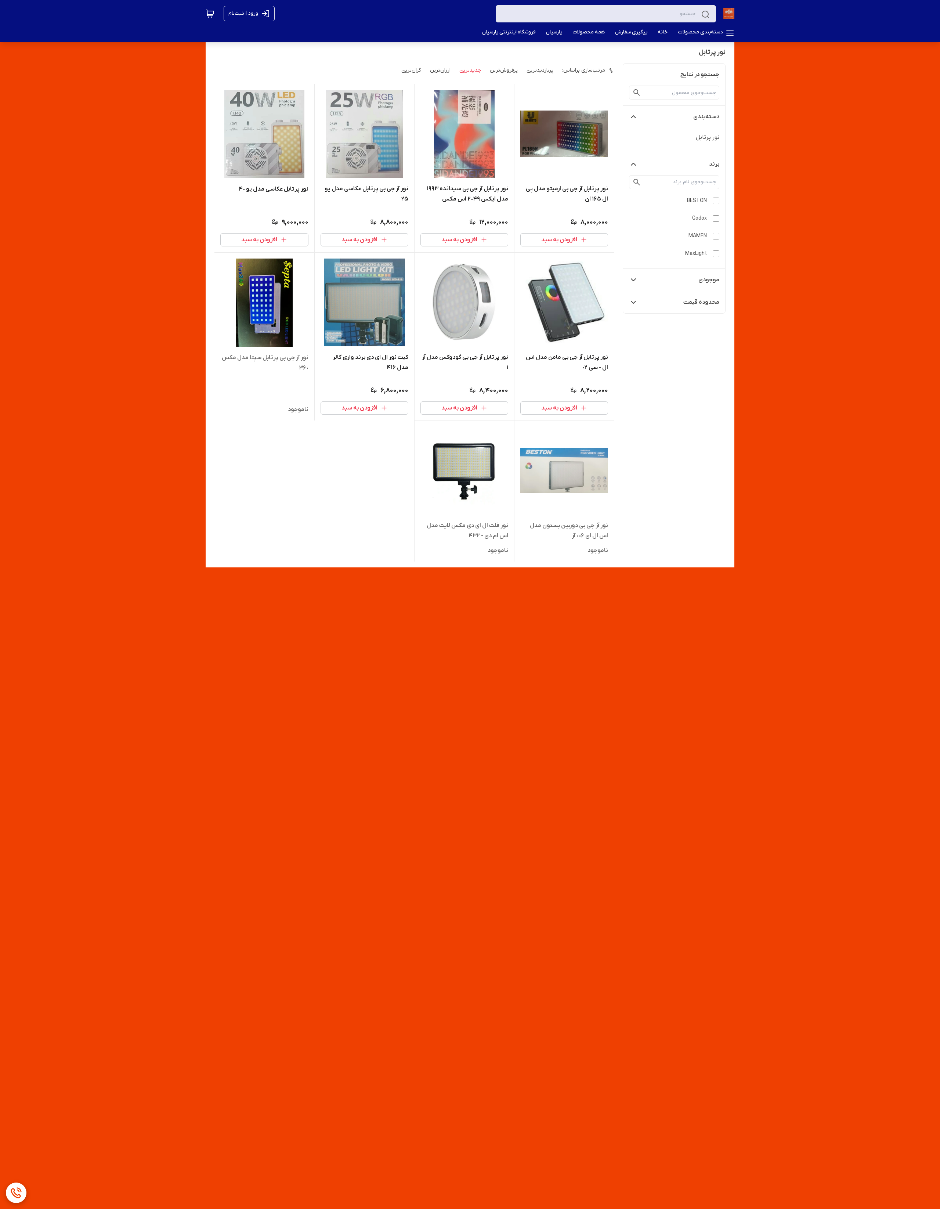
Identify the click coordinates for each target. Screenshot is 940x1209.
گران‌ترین (411, 70)
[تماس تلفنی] (16, 1193)
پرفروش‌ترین (504, 70)
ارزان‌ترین (440, 70)
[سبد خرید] (210, 13)
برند (714, 164)
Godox (699, 218)
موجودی (708, 280)
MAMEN (697, 235)
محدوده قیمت (701, 302)
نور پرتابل (707, 137)
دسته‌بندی (706, 116)
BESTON (697, 200)
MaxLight (696, 253)
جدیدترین (470, 70)
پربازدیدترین (540, 70)
